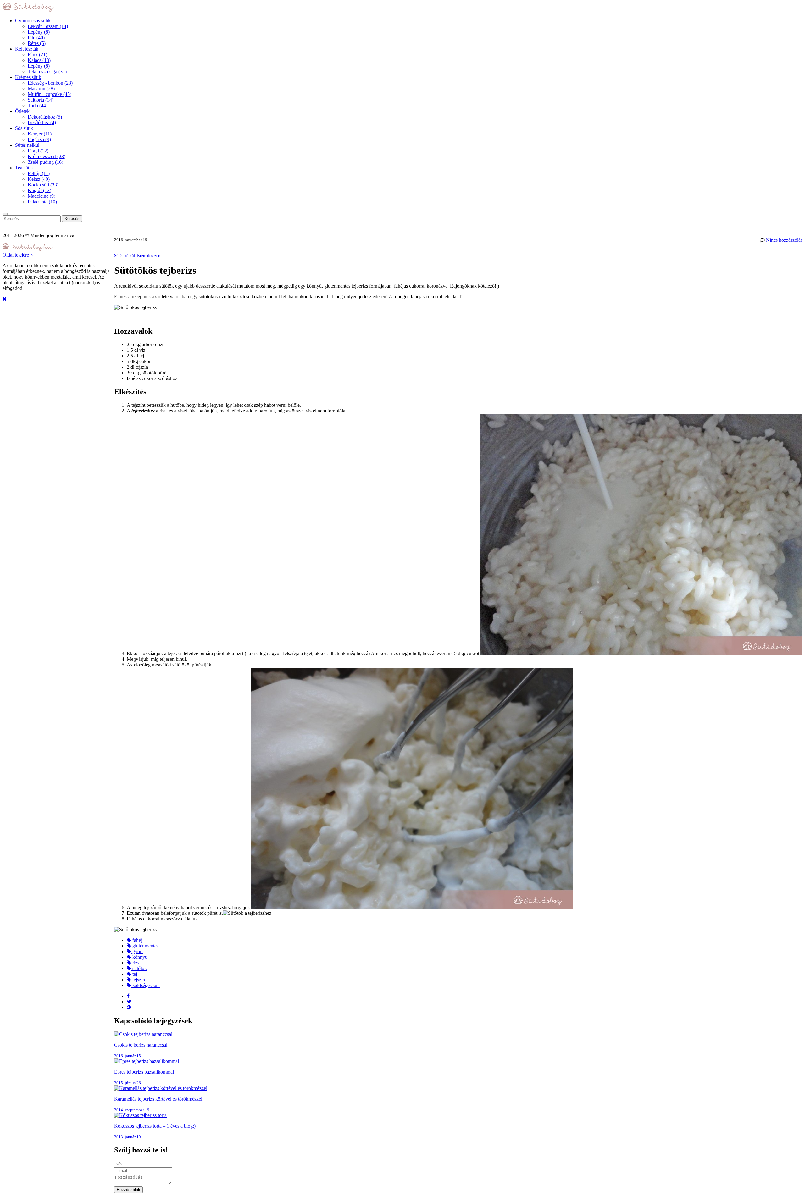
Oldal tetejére (16, 254)
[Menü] (5, 214)
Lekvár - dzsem (48, 26)
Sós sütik (24, 128)
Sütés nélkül (27, 145)
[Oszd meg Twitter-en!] (129, 1001)
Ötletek (22, 111)
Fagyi (38, 150)
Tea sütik (24, 167)
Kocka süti (43, 184)
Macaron (41, 88)
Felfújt (39, 173)
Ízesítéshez (42, 122)
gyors (137, 951)
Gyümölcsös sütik (33, 20)
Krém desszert (46, 156)
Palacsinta (42, 201)
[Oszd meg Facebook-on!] (128, 996)
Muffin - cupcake (49, 94)
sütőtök (139, 968)
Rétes (37, 43)
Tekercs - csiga (47, 71)
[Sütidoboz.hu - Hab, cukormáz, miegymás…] (28, 10)
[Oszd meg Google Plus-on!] (129, 1007)
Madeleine (41, 196)
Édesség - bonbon (50, 83)
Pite (36, 37)
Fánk (37, 54)
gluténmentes (144, 945)
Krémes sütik (28, 77)
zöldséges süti (145, 985)
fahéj (136, 940)
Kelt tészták (26, 49)
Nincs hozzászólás (784, 240)
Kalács (39, 60)
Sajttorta (40, 99)
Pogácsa (39, 139)
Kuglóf (39, 190)
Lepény (39, 32)
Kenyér (40, 133)
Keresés (72, 218)
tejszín (138, 979)
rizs (135, 962)
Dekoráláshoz (45, 116)
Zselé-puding (45, 162)
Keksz (39, 179)
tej (134, 974)
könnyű (139, 957)
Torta (37, 105)
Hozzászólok (128, 1189)
